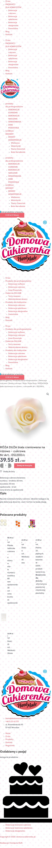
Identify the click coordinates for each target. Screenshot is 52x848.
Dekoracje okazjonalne (18, 311)
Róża (25, 383)
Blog (7, 32)
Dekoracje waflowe (16, 284)
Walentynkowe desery (17, 299)
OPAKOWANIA (14, 122)
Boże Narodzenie (18, 152)
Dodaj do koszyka (24, 465)
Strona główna (6, 380)
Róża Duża (32, 383)
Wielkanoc (15, 143)
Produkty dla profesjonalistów (18, 281)
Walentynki (16, 146)
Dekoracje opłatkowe (17, 308)
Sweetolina (13, 28)
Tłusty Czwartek (18, 149)
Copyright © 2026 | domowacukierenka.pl (17, 837)
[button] (47, 394)
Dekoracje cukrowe (16, 287)
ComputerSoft (16, 843)
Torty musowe (14, 296)
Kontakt (8, 35)
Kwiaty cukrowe (15, 383)
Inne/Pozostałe (15, 290)
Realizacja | (5, 843)
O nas (7, 1)
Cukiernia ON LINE (13, 293)
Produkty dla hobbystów (16, 302)
